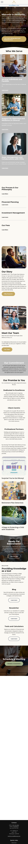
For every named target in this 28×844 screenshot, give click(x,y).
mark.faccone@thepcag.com (14, 836)
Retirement (14, 842)
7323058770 (15, 826)
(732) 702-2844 (15, 825)
